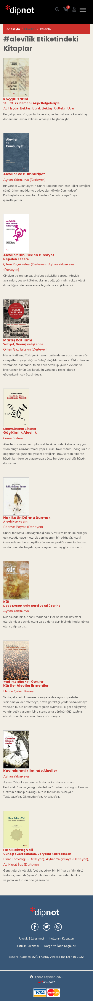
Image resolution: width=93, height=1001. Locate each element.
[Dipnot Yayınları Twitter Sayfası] (46, 927)
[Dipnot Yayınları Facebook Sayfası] (34, 927)
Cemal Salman (13, 438)
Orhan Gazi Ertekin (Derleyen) (25, 349)
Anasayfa (13, 29)
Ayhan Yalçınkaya (16, 611)
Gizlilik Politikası (28, 946)
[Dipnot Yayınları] (19, 10)
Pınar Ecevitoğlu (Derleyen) (23, 859)
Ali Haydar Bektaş (17, 108)
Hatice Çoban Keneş (18, 691)
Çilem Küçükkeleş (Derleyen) (25, 264)
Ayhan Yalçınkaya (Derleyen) (24, 179)
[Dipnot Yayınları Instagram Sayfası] (58, 927)
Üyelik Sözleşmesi (31, 938)
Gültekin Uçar (64, 108)
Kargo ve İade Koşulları (60, 946)
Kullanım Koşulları (62, 938)
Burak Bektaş (42, 108)
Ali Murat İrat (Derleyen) (21, 864)
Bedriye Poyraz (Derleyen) (23, 526)
